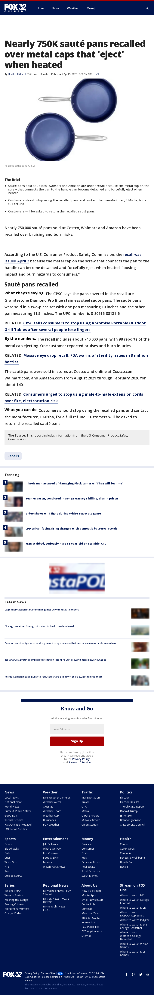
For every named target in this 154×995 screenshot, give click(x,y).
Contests (87, 908)
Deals (85, 853)
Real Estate (88, 866)
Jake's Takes (50, 844)
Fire (7, 866)
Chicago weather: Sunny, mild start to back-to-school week (40, 626)
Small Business (91, 871)
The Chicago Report (132, 806)
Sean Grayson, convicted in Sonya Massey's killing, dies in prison (72, 498)
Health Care (127, 862)
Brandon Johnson (130, 820)
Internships (88, 922)
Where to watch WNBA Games (134, 945)
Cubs (8, 857)
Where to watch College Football (134, 901)
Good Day (11, 815)
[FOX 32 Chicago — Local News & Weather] (17, 8)
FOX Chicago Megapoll (18, 824)
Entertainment (55, 838)
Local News (12, 797)
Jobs (84, 857)
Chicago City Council (132, 824)
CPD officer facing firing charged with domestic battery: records (71, 528)
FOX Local (32, 74)
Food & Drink (51, 857)
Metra (85, 811)
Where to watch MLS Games (133, 953)
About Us (89, 885)
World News (12, 806)
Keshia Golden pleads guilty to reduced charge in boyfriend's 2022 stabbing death (54, 676)
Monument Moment (17, 908)
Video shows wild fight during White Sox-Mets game (63, 513)
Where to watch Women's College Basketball (130, 936)
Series (10, 885)
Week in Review (14, 895)
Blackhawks (12, 848)
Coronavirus (127, 848)
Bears (8, 844)
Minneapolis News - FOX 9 (55, 908)
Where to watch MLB (133, 907)
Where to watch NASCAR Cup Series (132, 913)
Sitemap (86, 936)
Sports (10, 838)
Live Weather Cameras (57, 797)
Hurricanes (49, 820)
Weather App (51, 815)
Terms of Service (80, 762)
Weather (50, 792)
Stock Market (90, 875)
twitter (141, 975)
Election (125, 797)
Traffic (87, 792)
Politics (126, 792)
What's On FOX (52, 848)
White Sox (11, 862)
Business (87, 844)
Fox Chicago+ (51, 853)
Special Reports (14, 820)
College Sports (13, 875)
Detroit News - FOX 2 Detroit (56, 900)
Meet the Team (91, 913)
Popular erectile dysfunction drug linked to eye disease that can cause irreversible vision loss (60, 643)
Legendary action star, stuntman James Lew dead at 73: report (42, 609)
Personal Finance (92, 862)
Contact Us (88, 904)
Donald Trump (129, 811)
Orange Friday (13, 913)
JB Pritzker (126, 815)
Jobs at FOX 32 (91, 917)
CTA (84, 806)
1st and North (13, 890)
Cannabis (125, 853)
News (9, 792)
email (148, 975)
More (90, 8)
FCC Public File (90, 927)
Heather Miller (15, 74)
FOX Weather (51, 824)
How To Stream (91, 890)
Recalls (44, 74)
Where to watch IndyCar (134, 920)
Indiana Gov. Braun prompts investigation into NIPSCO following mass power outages (55, 659)
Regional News (55, 885)
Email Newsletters (92, 899)
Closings (48, 806)
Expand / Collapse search (147, 8)
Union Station (90, 824)
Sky (7, 871)
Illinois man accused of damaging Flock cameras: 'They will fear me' (74, 483)
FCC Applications (92, 931)
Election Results (129, 802)
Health (125, 838)
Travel (85, 802)
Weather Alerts (52, 802)
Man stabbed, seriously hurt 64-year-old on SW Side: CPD (66, 543)
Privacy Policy (81, 759)
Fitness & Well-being (132, 857)
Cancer (124, 844)
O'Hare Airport (90, 815)
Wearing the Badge (16, 899)
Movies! (47, 862)
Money (87, 838)
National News (14, 802)
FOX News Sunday (16, 829)
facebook (127, 975)
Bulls (7, 853)
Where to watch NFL (132, 895)
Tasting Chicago (14, 904)
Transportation (91, 797)
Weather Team (52, 811)
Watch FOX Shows (54, 866)
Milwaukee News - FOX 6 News (57, 892)
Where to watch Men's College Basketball (133, 926)
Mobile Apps (89, 895)
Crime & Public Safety (18, 811)
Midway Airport (91, 820)
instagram (134, 975)
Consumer (88, 848)
